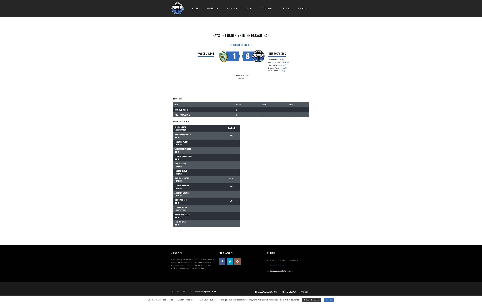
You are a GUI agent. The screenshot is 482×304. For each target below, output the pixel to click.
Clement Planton (181, 185)
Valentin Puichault (182, 149)
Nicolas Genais (180, 170)
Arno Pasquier (180, 207)
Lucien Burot (180, 127)
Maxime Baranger (182, 214)
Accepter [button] (329, 300)
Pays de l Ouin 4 (206, 53)
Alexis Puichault (181, 192)
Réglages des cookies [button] (312, 300)
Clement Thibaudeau (183, 156)
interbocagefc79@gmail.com (281, 271)
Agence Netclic (210, 292)
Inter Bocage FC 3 (277, 53)
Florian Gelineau (181, 178)
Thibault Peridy (181, 141)
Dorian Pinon (180, 163)
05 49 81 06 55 (277, 265)
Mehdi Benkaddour (182, 134)
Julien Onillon (180, 200)
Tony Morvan (180, 221)
